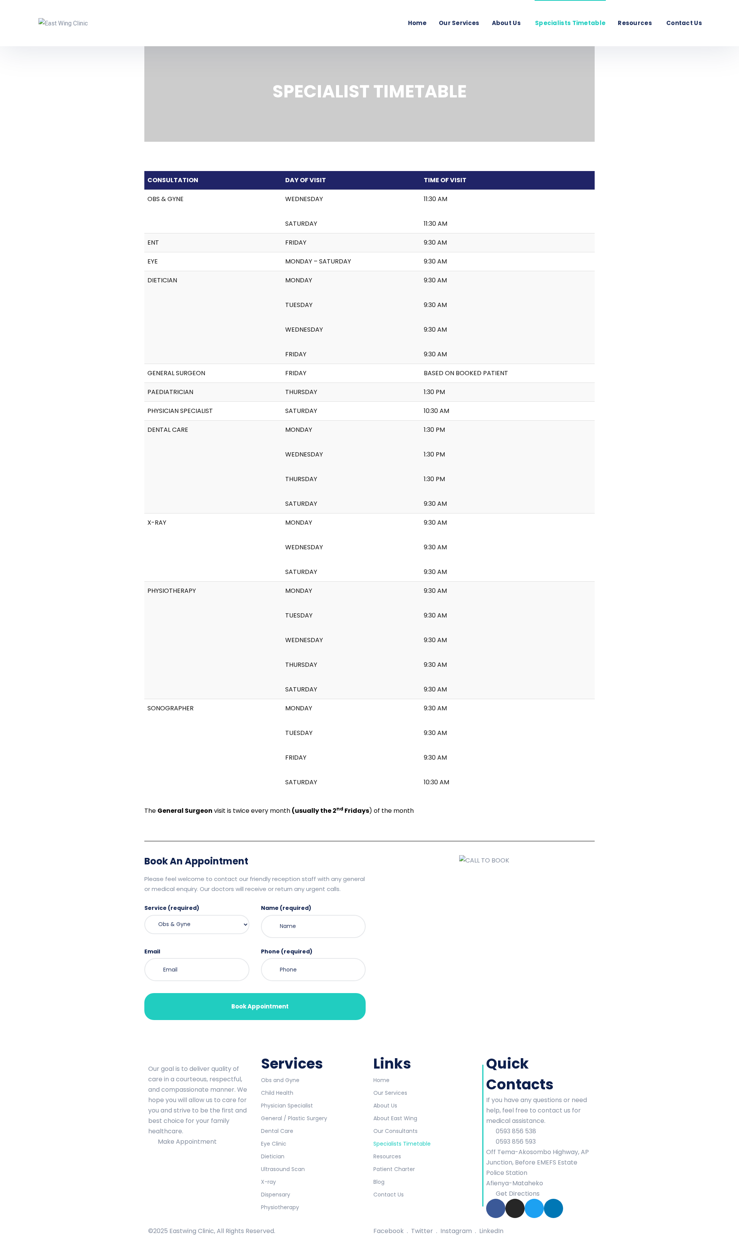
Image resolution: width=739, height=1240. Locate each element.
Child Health (277, 1093)
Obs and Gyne (280, 1080)
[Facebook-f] (495, 1208)
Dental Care (277, 1131)
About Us (506, 23)
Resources (635, 23)
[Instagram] (515, 1208)
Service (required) (171, 908)
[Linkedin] (553, 1208)
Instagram (456, 1231)
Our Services (459, 23)
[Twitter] (534, 1208)
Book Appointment (259, 1006)
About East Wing (395, 1118)
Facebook (389, 1231)
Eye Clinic (273, 1144)
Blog (379, 1182)
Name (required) (286, 908)
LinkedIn (491, 1231)
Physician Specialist (287, 1105)
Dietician (272, 1156)
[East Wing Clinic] (63, 23)
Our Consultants (395, 1131)
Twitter (423, 1231)
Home (417, 23)
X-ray (268, 1182)
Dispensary (275, 1194)
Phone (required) (287, 951)
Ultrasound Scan (283, 1169)
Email (152, 951)
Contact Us (684, 23)
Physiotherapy (280, 1207)
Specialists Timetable (570, 23)
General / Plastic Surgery (294, 1118)
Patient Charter (394, 1169)
